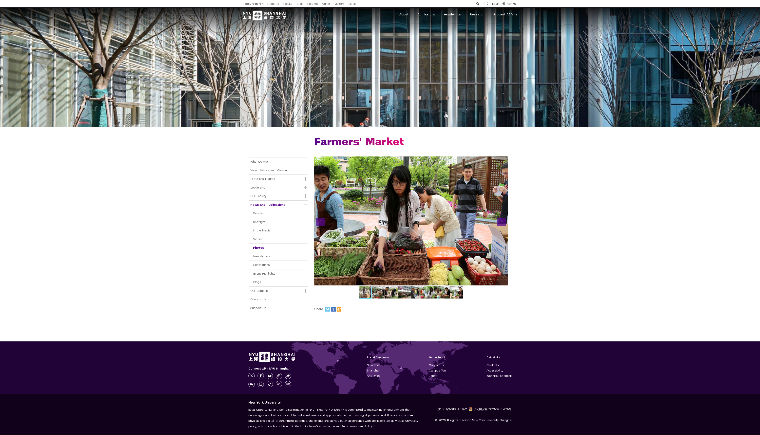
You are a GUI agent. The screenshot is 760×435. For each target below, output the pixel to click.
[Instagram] (279, 376)
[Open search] (477, 3)
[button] (320, 222)
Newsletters (261, 256)
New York (373, 365)
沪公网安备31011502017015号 (493, 409)
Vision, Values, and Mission (268, 170)
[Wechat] (251, 384)
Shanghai (373, 370)
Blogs (257, 282)
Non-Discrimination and (340, 426)
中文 (486, 4)
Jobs (432, 376)
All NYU (511, 4)
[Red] (288, 384)
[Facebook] (333, 309)
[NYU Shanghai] (272, 357)
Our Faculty (258, 196)
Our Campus (259, 291)
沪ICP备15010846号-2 (452, 409)
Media (352, 4)
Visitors (339, 4)
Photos (258, 247)
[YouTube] (270, 376)
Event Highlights (264, 273)
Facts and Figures (262, 179)
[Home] (264, 15)
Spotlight (259, 222)
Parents (312, 4)
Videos (258, 239)
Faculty (288, 4)
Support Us (258, 308)
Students (273, 4)
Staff (299, 4)
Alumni (326, 4)
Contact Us (258, 299)
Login (495, 4)
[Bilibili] (260, 384)
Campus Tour (438, 370)
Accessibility (494, 370)
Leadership (257, 187)
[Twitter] (327, 309)
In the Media (261, 230)
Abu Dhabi (373, 376)
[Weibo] (339, 309)
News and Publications (267, 205)
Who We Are (259, 161)
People (258, 213)
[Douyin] (270, 384)
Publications (261, 265)
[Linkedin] (279, 384)
